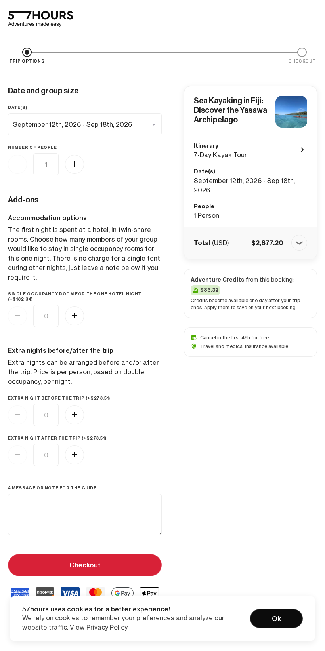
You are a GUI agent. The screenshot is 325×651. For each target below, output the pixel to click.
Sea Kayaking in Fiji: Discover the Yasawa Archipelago (230, 110)
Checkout (85, 565)
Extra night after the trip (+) (57, 438)
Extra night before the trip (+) (59, 398)
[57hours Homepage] (40, 19)
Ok (276, 618)
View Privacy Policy (99, 627)
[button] (250, 243)
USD (220, 243)
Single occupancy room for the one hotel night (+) (74, 296)
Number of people (32, 147)
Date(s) (17, 107)
